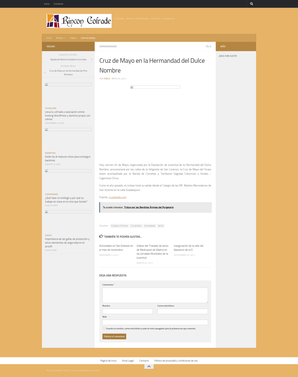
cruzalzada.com (117, 197)
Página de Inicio (108, 360)
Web (104, 316)
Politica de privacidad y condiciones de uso (176, 360)
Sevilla (160, 226)
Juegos (48, 235)
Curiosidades (51, 194)
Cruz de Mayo (136, 226)
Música (59, 37)
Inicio (46, 3)
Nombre (106, 305)
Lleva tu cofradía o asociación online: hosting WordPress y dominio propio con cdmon (67, 115)
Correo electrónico (165, 305)
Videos (73, 37)
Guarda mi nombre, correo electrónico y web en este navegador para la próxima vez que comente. (151, 328)
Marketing (50, 153)
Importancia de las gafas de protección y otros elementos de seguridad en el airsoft (67, 242)
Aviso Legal (128, 360)
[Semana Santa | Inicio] (79, 21)
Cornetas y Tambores (119, 226)
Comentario (108, 284)
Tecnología (50, 108)
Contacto (58, 3)
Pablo (107, 78)
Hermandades (88, 37)
